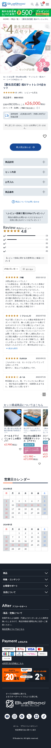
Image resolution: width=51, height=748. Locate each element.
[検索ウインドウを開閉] (32, 4)
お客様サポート (10, 585)
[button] (2, 439)
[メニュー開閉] (47, 4)
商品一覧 (15, 19)
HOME (6, 19)
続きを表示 (13, 348)
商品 (5, 573)
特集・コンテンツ (11, 579)
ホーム (15, 726)
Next (47, 48)
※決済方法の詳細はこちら (13, 663)
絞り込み (29, 269)
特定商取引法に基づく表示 (25, 730)
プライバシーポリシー (29, 726)
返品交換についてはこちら (13, 629)
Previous (3, 48)
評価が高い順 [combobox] (9, 269)
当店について (9, 592)
